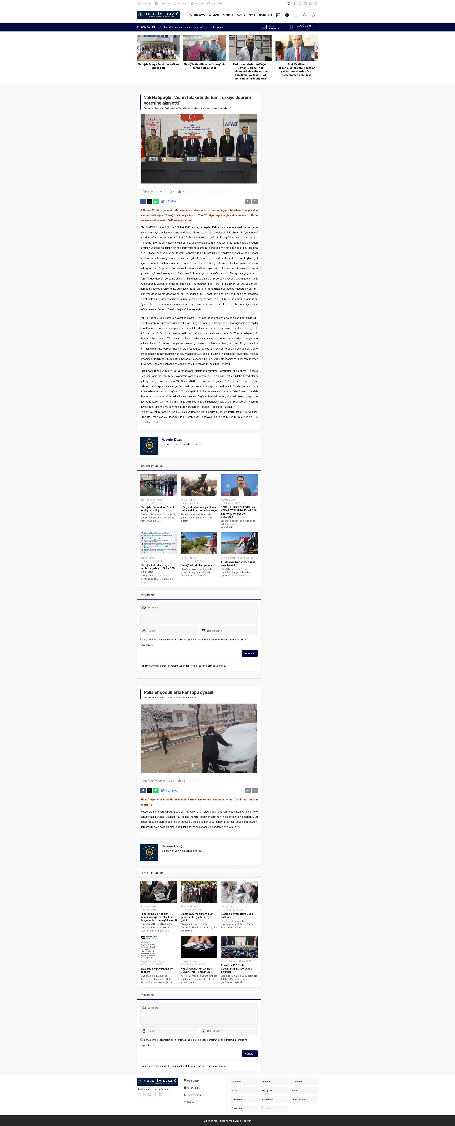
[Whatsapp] (311, 3)
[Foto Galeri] (278, 15)
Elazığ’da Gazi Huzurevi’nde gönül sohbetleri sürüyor (204, 66)
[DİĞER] (295, 15)
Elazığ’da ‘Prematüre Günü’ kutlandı (237, 915)
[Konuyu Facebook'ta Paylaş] (143, 201)
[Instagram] (305, 3)
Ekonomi (193, 961)
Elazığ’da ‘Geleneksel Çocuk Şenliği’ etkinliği (157, 508)
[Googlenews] (316, 3)
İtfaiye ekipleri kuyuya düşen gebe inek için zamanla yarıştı (199, 508)
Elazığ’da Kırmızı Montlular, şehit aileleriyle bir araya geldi (197, 917)
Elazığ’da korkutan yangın (196, 565)
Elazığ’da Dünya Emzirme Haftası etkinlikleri (158, 66)
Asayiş (184, 499)
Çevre (232, 499)
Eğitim (224, 961)
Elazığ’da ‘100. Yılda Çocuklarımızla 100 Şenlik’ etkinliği (236, 968)
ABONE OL (171, 201)
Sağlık (153, 906)
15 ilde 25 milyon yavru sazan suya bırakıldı (238, 563)
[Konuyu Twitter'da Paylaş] (149, 201)
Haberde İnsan (147, 499)
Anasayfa (148, 108)
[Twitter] (300, 3)
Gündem (158, 108)
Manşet (159, 499)
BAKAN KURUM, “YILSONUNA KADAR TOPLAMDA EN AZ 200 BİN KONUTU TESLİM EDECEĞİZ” (239, 511)
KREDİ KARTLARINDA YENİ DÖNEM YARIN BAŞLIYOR (196, 970)
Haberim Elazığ (172, 439)
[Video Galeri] (287, 15)
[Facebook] (295, 3)
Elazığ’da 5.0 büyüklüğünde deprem (156, 970)
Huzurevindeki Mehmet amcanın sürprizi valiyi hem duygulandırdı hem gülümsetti (158, 917)
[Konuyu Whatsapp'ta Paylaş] (156, 201)
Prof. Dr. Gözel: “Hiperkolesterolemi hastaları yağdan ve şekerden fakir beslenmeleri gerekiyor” (296, 69)
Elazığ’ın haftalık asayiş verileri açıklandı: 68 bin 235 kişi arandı (157, 568)
